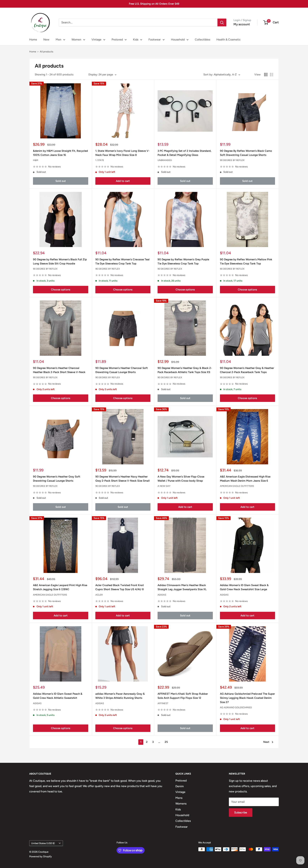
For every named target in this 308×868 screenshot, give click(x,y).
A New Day (164, 486)
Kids (135, 39)
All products (46, 51)
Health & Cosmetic (228, 39)
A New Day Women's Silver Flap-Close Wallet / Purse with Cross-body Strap (181, 478)
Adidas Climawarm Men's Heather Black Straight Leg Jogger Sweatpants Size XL (182, 587)
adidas (162, 594)
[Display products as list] (271, 74)
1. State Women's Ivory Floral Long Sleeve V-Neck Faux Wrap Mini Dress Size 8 (122, 153)
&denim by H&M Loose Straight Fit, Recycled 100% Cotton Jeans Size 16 (60, 153)
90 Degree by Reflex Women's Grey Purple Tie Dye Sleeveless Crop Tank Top (183, 261)
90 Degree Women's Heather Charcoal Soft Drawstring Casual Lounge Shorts (121, 370)
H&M (35, 160)
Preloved (117, 39)
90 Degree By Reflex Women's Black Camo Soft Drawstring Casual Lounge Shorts (246, 153)
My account (241, 24)
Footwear (154, 39)
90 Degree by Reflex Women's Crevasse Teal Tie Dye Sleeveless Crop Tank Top (122, 261)
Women (76, 39)
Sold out (60, 181)
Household (178, 39)
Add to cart (123, 181)
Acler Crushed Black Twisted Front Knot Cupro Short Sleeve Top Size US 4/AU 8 (119, 587)
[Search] (221, 22)
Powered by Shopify (40, 856)
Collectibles (202, 39)
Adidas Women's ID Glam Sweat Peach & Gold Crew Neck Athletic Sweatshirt (57, 695)
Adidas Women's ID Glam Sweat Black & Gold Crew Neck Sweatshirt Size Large (244, 587)
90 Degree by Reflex (232, 160)
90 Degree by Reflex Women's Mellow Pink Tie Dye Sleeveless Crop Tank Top (246, 261)
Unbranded (165, 160)
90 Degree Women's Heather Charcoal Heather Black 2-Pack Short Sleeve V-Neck (59, 370)
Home (33, 39)
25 (166, 742)
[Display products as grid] (265, 74)
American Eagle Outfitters (237, 486)
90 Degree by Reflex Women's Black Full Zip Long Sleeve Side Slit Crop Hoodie (60, 261)
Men (58, 39)
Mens (178, 798)
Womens (180, 803)
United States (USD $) (43, 843)
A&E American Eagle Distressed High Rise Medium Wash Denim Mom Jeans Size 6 (245, 478)
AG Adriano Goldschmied (236, 707)
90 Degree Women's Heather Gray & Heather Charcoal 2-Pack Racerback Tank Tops (247, 370)
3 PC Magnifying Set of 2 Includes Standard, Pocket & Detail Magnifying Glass (184, 153)
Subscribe (240, 812)
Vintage (96, 39)
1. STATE (99, 160)
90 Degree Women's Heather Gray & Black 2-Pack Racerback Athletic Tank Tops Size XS (185, 370)
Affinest (163, 703)
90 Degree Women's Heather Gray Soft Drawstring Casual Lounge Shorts (56, 478)
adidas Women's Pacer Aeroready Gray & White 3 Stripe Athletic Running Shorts (120, 695)
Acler (99, 594)
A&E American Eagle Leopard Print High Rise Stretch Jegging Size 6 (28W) (60, 587)
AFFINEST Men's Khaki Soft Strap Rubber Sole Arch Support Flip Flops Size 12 (183, 695)
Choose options (60, 289)
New (46, 39)
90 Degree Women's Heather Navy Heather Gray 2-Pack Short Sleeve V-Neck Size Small (122, 478)
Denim (179, 786)
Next (266, 742)
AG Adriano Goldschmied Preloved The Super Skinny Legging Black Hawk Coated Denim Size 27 (247, 698)
